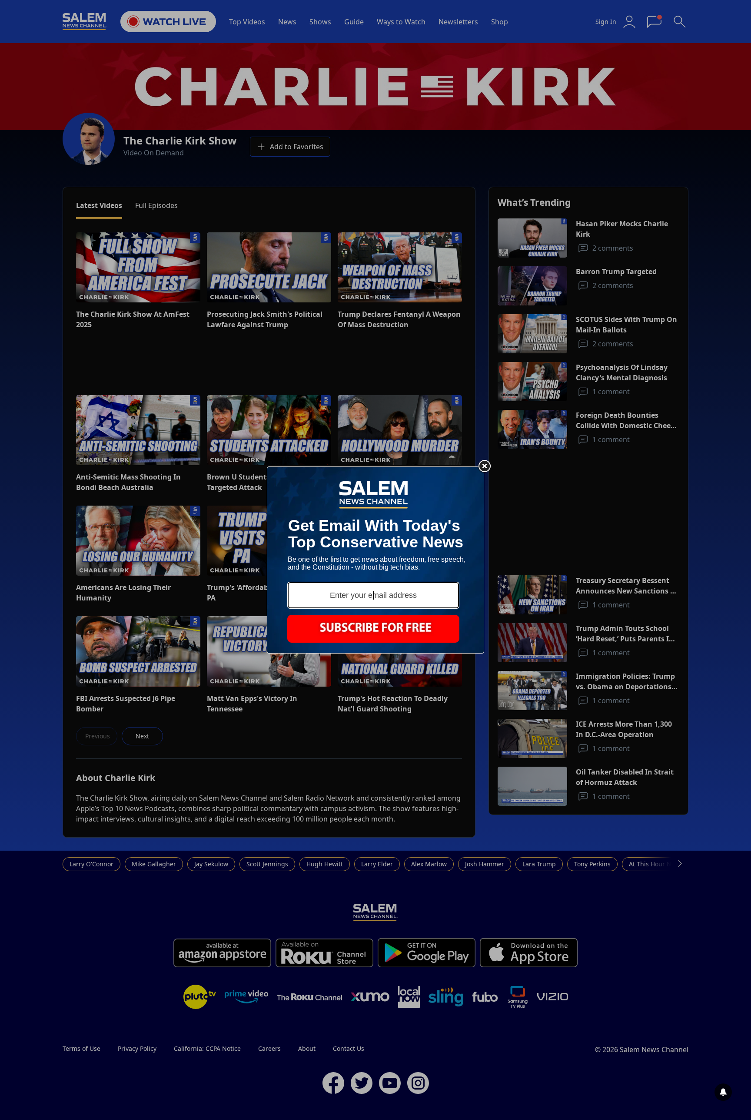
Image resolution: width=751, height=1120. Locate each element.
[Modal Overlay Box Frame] (375, 560)
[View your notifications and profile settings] (723, 1092)
